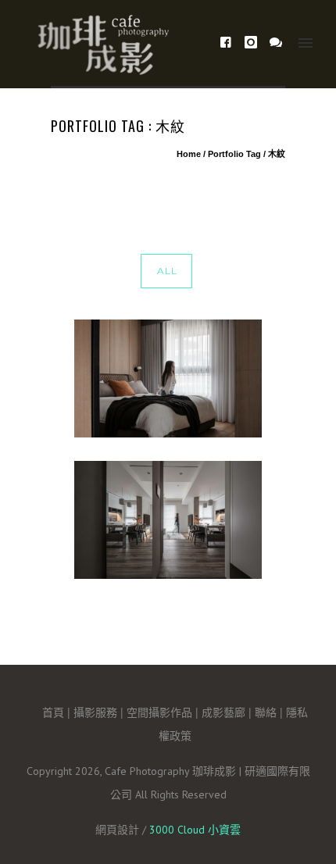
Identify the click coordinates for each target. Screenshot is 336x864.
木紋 (276, 154)
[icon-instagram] (255, 42)
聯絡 (266, 711)
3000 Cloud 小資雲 (195, 830)
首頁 (53, 711)
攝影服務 (95, 711)
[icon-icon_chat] (276, 42)
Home (189, 154)
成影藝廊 (223, 711)
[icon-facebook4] (230, 42)
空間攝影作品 (159, 711)
